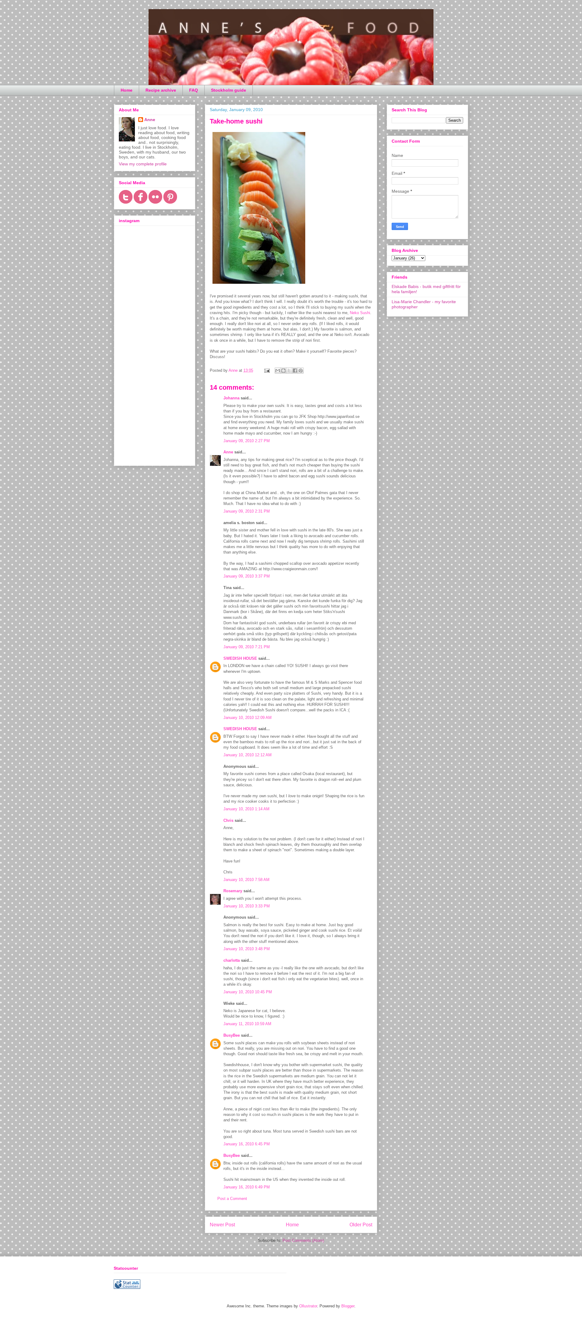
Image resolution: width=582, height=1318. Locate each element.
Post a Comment (232, 1198)
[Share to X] (289, 371)
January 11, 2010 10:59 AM (247, 1024)
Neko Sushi (360, 312)
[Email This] (278, 371)
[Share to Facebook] (295, 371)
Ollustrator (308, 1306)
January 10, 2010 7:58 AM (246, 879)
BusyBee (231, 1035)
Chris (228, 820)
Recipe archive (161, 90)
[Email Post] (266, 370)
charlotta (231, 960)
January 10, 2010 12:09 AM (247, 717)
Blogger (347, 1306)
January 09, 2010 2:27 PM (246, 441)
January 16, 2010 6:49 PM (246, 1187)
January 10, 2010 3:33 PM (246, 906)
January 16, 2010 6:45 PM (246, 1144)
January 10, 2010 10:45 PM (247, 992)
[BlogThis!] (283, 371)
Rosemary (232, 891)
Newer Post (222, 1224)
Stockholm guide (228, 90)
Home (126, 90)
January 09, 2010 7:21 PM (246, 647)
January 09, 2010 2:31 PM (246, 511)
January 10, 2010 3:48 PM (246, 949)
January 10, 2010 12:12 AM (247, 755)
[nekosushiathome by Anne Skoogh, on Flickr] (259, 285)
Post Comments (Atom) (303, 1240)
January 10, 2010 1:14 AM (246, 809)
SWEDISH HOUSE (240, 658)
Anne (228, 452)
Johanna (231, 398)
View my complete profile (143, 163)
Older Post (361, 1224)
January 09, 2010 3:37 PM (246, 576)
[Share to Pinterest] (301, 371)
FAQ (193, 90)
